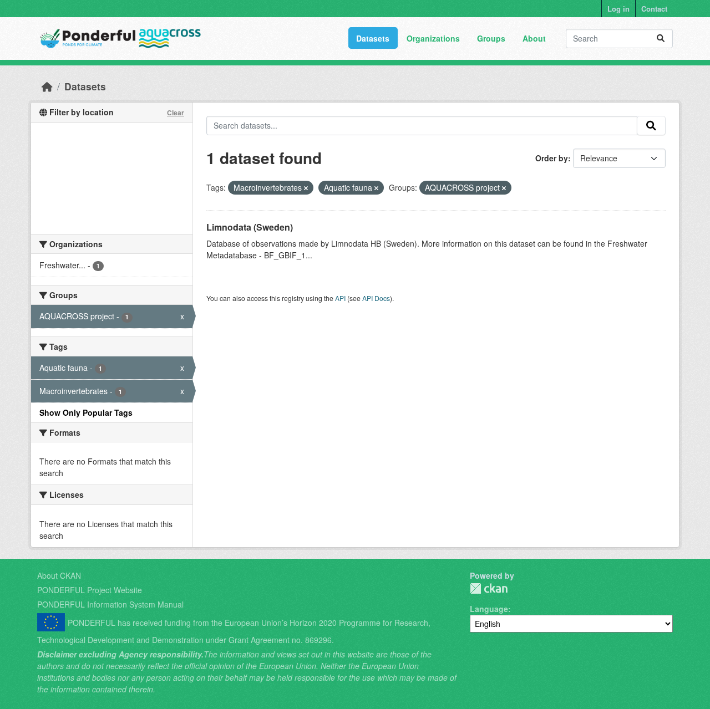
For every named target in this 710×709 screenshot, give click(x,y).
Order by (551, 158)
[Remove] (306, 187)
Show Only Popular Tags (86, 412)
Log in (618, 8)
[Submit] (661, 38)
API (340, 298)
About (534, 38)
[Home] (47, 86)
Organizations (433, 38)
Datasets (372, 38)
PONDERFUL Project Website (89, 589)
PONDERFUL (489, 588)
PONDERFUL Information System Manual (110, 604)
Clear (175, 113)
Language (489, 608)
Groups (491, 38)
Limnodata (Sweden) (249, 227)
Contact (654, 8)
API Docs (376, 298)
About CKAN (59, 575)
